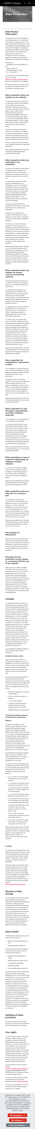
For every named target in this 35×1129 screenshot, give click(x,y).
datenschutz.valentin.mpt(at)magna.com (16, 79)
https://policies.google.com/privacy (15, 884)
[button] (25, 3)
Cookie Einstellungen (16, 1125)
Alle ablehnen (16, 1120)
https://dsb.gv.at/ (23, 1081)
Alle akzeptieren (16, 1115)
